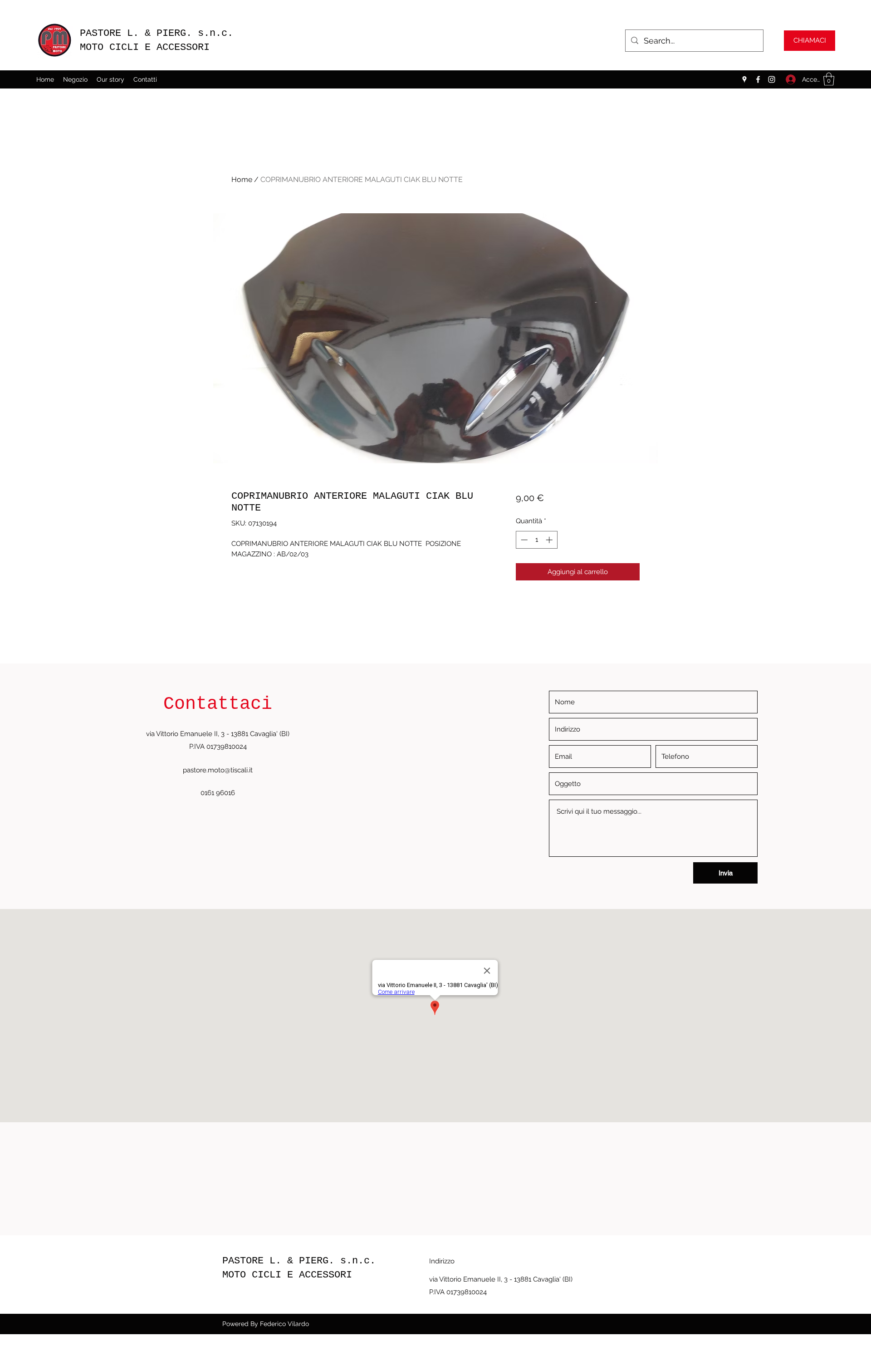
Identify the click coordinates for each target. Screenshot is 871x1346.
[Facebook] (758, 79)
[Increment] (550, 539)
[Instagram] (771, 79)
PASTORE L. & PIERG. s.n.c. (159, 33)
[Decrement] (523, 539)
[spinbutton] (536, 539)
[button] (828, 79)
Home (241, 179)
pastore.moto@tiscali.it (218, 770)
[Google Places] (744, 79)
